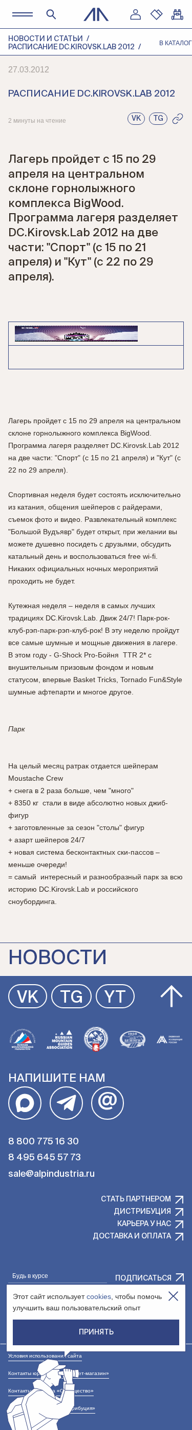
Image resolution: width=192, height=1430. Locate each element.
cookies (99, 1296)
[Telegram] (66, 1103)
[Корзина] (177, 14)
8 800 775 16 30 (43, 1141)
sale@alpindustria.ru (51, 1174)
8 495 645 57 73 (44, 1157)
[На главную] (96, 14)
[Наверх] (171, 996)
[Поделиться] (178, 118)
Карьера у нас (144, 1224)
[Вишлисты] (156, 14)
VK (27, 998)
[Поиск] (51, 14)
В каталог (175, 43)
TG (71, 998)
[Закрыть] (173, 1296)
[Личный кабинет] (135, 14)
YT (115, 998)
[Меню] (22, 14)
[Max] (24, 1103)
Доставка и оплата (132, 1236)
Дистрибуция (142, 1211)
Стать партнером (136, 1199)
